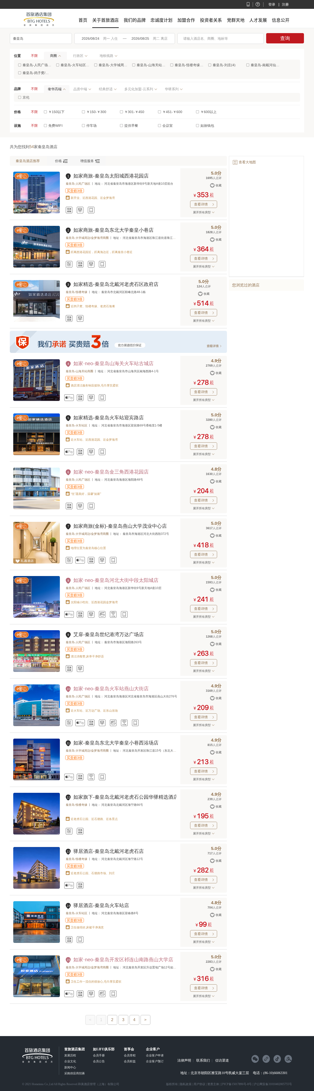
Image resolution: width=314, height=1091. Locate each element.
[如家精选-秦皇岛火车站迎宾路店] (36, 454)
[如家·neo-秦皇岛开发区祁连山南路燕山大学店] (36, 996)
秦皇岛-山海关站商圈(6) (151, 65)
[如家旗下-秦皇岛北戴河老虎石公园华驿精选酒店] (36, 833)
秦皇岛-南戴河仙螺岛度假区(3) (265, 65)
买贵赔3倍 (74, 191)
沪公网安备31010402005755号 (273, 1084)
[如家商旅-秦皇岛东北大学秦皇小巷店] (36, 266)
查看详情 (204, 204)
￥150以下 (56, 112)
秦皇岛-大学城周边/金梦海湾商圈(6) (113, 65)
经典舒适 (106, 89)
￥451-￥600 (172, 112)
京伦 (26, 97)
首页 (82, 20)
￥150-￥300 (96, 112)
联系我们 (203, 1060)
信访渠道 (222, 1060)
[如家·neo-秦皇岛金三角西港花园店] (36, 508)
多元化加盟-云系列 (138, 89)
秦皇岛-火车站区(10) (75, 65)
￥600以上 (208, 112)
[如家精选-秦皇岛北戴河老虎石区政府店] (36, 320)
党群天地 (236, 20)
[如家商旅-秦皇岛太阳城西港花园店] (36, 212)
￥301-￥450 (134, 112)
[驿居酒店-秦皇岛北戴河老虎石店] (36, 887)
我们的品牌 (135, 20)
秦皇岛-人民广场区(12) (37, 65)
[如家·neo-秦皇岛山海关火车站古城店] (36, 400)
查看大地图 (244, 162)
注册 (285, 4)
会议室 (167, 125)
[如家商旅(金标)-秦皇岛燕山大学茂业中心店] (36, 562)
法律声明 (184, 1060)
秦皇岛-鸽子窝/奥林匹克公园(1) (37, 73)
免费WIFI (55, 125)
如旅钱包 (207, 125)
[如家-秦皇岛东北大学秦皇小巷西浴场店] (36, 779)
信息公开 (280, 20)
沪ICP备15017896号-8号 (236, 1084)
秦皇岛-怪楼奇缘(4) (189, 65)
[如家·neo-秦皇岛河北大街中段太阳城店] (36, 616)
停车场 (91, 125)
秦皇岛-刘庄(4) (224, 65)
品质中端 (80, 89)
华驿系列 (172, 89)
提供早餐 (131, 125)
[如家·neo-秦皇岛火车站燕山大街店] (36, 725)
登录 (271, 4)
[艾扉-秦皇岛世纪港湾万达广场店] (36, 671)
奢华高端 (55, 89)
